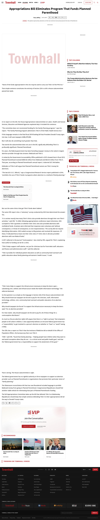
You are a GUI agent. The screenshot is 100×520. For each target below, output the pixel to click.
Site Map (33, 518)
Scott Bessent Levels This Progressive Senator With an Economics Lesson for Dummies (88, 127)
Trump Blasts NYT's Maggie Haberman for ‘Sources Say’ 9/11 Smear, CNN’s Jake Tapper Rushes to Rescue (84, 172)
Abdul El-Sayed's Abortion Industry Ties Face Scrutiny (82, 65)
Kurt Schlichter (37, 479)
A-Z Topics (20, 475)
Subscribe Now (41, 426)
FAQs (90, 469)
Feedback (19, 518)
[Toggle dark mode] (97, 2)
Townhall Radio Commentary (56, 490)
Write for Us (68, 490)
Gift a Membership (86, 482)
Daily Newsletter (85, 484)
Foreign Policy (21, 490)
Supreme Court (21, 495)
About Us (68, 479)
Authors (3, 495)
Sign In (84, 469)
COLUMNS (25, 2)
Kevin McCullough (37, 484)
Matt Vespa (48, 457)
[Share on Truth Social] (52, 17)
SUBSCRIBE (88, 2)
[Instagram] (49, 469)
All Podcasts (52, 492)
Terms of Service (5, 518)
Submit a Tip (68, 487)
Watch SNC (84, 487)
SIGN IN (80, 2)
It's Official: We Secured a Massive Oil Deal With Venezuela (55, 452)
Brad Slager (36, 487)
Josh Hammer (37, 492)
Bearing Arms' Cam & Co (55, 487)
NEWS (19, 2)
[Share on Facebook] (56, 17)
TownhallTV (4, 492)
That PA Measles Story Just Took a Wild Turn (86, 116)
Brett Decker (5, 457)
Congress (20, 482)
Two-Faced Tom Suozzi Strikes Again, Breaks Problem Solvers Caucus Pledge (87, 138)
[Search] (94, 2)
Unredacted (52, 484)
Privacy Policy (12, 518)
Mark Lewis (27, 457)
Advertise (68, 482)
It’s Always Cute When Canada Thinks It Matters (81, 224)
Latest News (4, 482)
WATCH (31, 2)
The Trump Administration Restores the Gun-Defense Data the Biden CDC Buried (82, 79)
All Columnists (37, 495)
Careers (67, 484)
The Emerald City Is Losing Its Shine (11, 452)
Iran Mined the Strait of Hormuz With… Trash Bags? (84, 198)
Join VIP (95, 469)
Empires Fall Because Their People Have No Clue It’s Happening (32, 453)
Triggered (52, 482)
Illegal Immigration (22, 492)
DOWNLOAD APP (70, 2)
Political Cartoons (5, 490)
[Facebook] (52, 469)
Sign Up (95, 512)
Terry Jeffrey (36, 18)
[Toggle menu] (2, 2)
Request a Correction (26, 518)
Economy (20, 487)
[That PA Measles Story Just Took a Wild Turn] (72, 118)
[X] (46, 469)
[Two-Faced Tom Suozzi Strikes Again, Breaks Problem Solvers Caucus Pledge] (72, 140)
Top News (4, 479)
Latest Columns (5, 484)
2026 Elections (21, 479)
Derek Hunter (37, 482)
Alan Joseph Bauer (38, 490)
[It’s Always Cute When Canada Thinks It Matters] (82, 213)
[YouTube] (55, 469)
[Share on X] (49, 17)
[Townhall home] (7, 469)
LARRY (51, 479)
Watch (3, 487)
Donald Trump (21, 484)
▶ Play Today (74, 161)
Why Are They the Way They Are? (78, 72)
